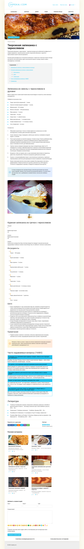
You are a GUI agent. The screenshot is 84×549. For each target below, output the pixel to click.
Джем (36, 11)
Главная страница (11, 41)
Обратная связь (63, 4)
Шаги (15, 74)
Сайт (39, 503)
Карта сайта (55, 4)
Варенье (26, 11)
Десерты (70, 11)
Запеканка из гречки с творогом (16, 466)
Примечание (16, 76)
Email (24, 503)
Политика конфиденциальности (25, 539)
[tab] (30, 357)
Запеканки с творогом (14, 37)
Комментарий (11, 509)
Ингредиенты (17, 72)
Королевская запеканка (14, 446)
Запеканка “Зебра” (36, 446)
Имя (9, 503)
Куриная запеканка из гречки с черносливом (22, 70)
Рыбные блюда (58, 11)
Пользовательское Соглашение (59, 539)
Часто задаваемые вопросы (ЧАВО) (20, 78)
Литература (13, 81)
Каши (46, 11)
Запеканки (14, 11)
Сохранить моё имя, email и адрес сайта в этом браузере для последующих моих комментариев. (27, 530)
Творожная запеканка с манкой (16, 488)
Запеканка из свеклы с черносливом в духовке (22, 67)
